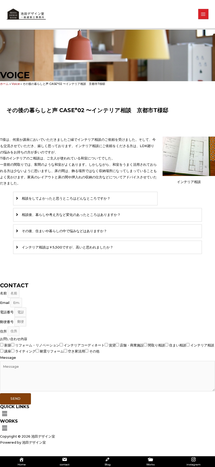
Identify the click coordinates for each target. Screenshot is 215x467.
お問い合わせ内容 (13, 339)
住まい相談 (177, 345)
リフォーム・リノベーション (37, 345)
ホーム (4, 84)
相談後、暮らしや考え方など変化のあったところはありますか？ (71, 215)
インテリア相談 (202, 345)
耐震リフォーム (52, 351)
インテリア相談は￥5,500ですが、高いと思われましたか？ (67, 247)
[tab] (85, 198)
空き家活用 (76, 351)
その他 (94, 351)
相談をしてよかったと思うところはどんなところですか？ (66, 198)
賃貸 (112, 345)
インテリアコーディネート (84, 345)
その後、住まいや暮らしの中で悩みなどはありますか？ (64, 231)
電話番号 (7, 312)
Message (8, 358)
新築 (7, 345)
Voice (16, 84)
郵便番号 (7, 322)
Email (5, 303)
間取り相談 (156, 345)
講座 (7, 351)
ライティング (25, 351)
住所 (4, 331)
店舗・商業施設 (132, 345)
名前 (4, 293)
